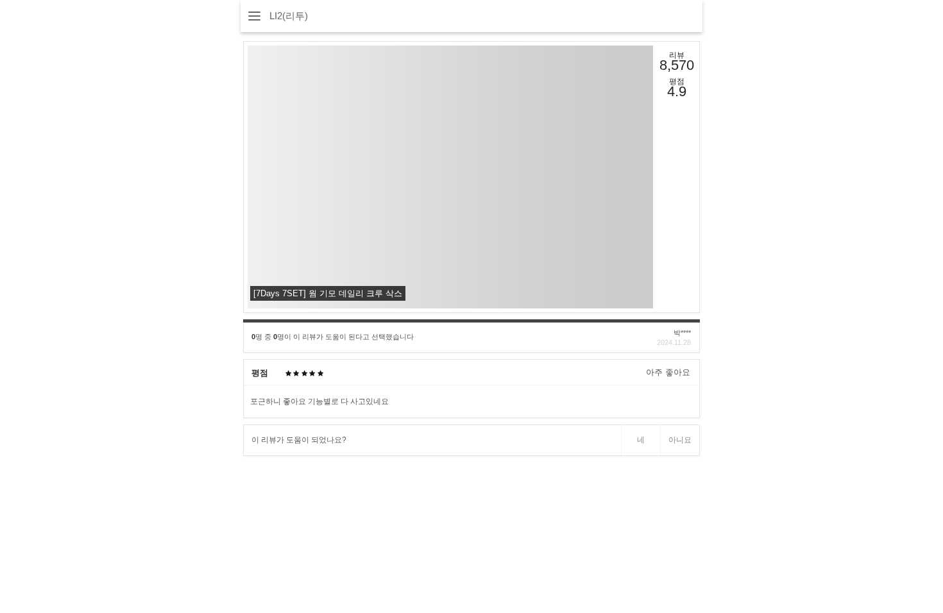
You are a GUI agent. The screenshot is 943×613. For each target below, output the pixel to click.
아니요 (680, 439)
